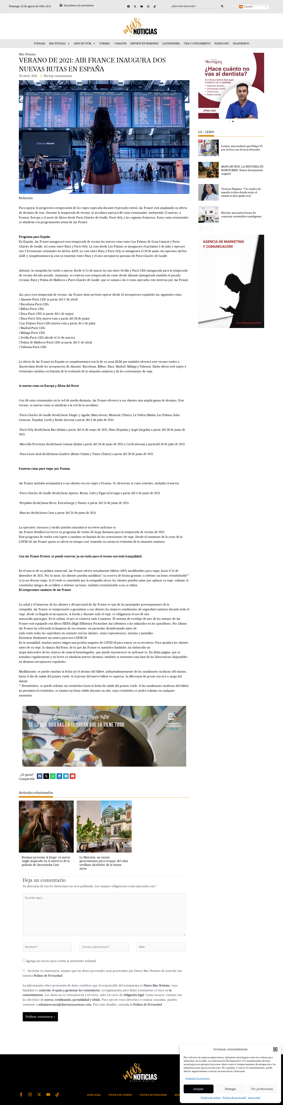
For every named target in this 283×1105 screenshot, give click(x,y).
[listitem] (231, 148)
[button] (275, 1049)
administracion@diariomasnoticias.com (64, 1004)
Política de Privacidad (48, 975)
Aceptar (198, 1089)
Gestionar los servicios (198, 1078)
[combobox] (196, 6)
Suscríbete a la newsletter (79, 5)
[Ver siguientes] (210, 228)
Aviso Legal (254, 1097)
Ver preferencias (262, 1089)
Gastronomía (171, 43)
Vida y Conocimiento (197, 43)
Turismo (104, 43)
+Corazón (120, 43)
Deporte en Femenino (144, 43)
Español (248, 6)
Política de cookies (211, 1097)
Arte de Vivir (82, 43)
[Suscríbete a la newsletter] (61, 5)
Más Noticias (57, 43)
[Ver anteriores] (201, 228)
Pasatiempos (241, 43)
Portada (39, 43)
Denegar (230, 1089)
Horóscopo (221, 43)
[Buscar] (222, 6)
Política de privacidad (234, 1097)
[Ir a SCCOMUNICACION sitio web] (231, 281)
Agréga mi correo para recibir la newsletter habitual (60, 961)
